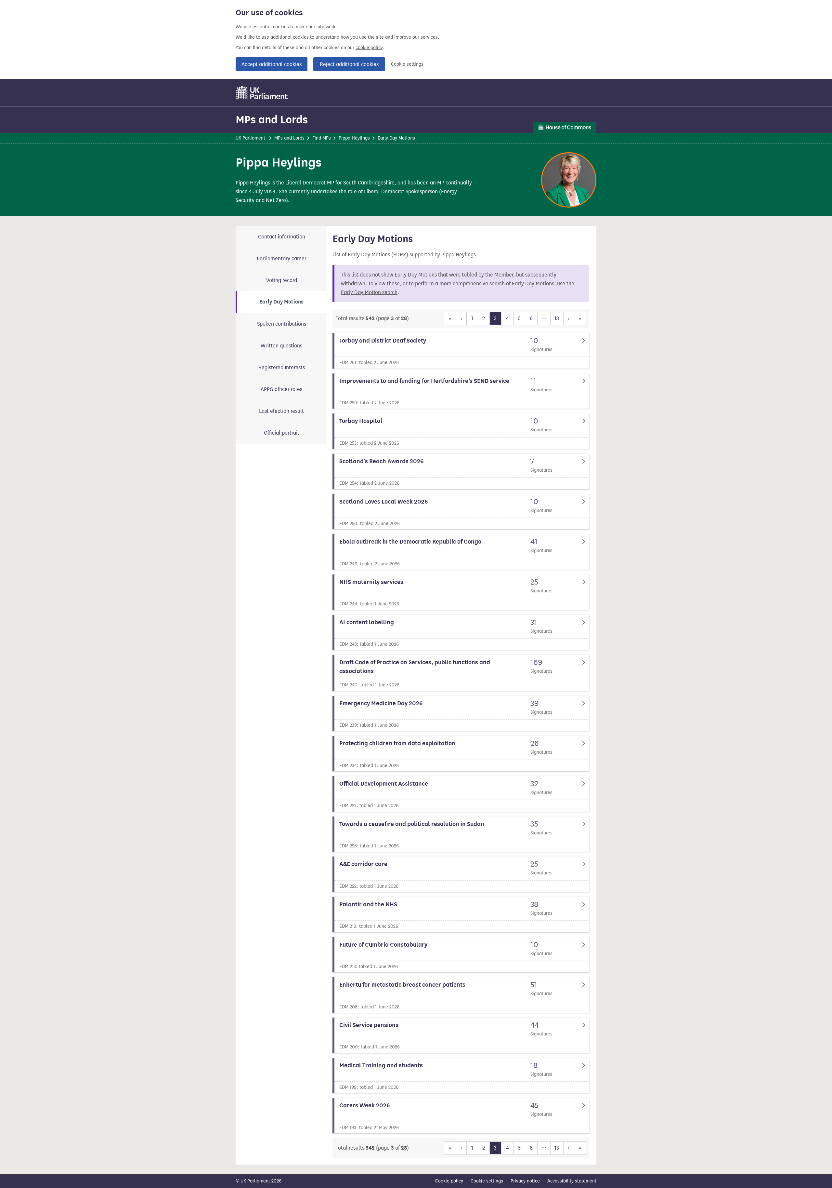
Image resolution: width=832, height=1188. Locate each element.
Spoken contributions (281, 324)
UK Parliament (250, 138)
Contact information (281, 237)
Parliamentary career (281, 258)
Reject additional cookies (349, 64)
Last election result (281, 411)
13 (556, 318)
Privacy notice (525, 1181)
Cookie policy (449, 1181)
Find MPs (321, 138)
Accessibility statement (571, 1181)
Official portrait (281, 433)
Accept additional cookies (271, 64)
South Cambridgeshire (369, 183)
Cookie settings (407, 64)
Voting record (281, 280)
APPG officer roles (281, 389)
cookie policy (369, 47)
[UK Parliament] (262, 93)
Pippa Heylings (354, 138)
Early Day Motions (281, 302)
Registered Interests (281, 367)
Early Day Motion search (369, 292)
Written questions (281, 346)
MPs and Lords (272, 119)
